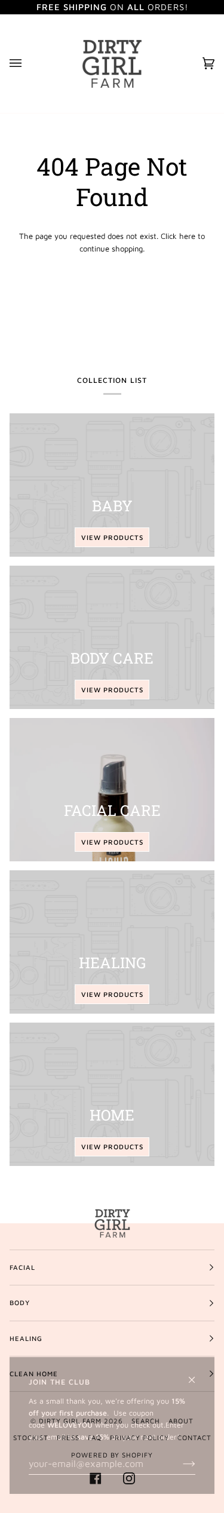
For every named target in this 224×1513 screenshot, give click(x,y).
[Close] (196, 1374)
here (187, 236)
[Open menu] (27, 63)
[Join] (179, 1463)
